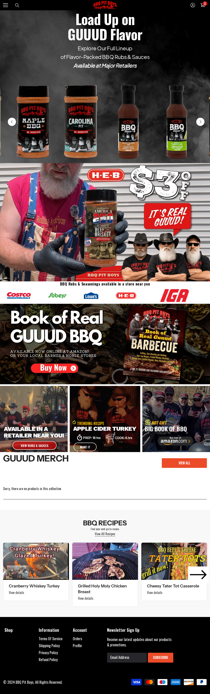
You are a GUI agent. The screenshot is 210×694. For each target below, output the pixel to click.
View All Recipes (105, 533)
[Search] (17, 5)
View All (184, 462)
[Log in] (193, 5)
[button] (198, 574)
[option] (36, 572)
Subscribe (160, 657)
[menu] (5, 5)
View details (16, 592)
